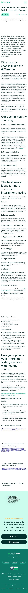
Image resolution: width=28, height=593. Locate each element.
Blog (6, 573)
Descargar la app (22, 573)
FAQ (3, 573)
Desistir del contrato (14, 579)
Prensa (19, 576)
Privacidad (18, 588)
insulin (18, 79)
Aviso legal (3, 588)
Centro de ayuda (12, 573)
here (21, 148)
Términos (11, 588)
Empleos (15, 576)
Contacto (9, 576)
